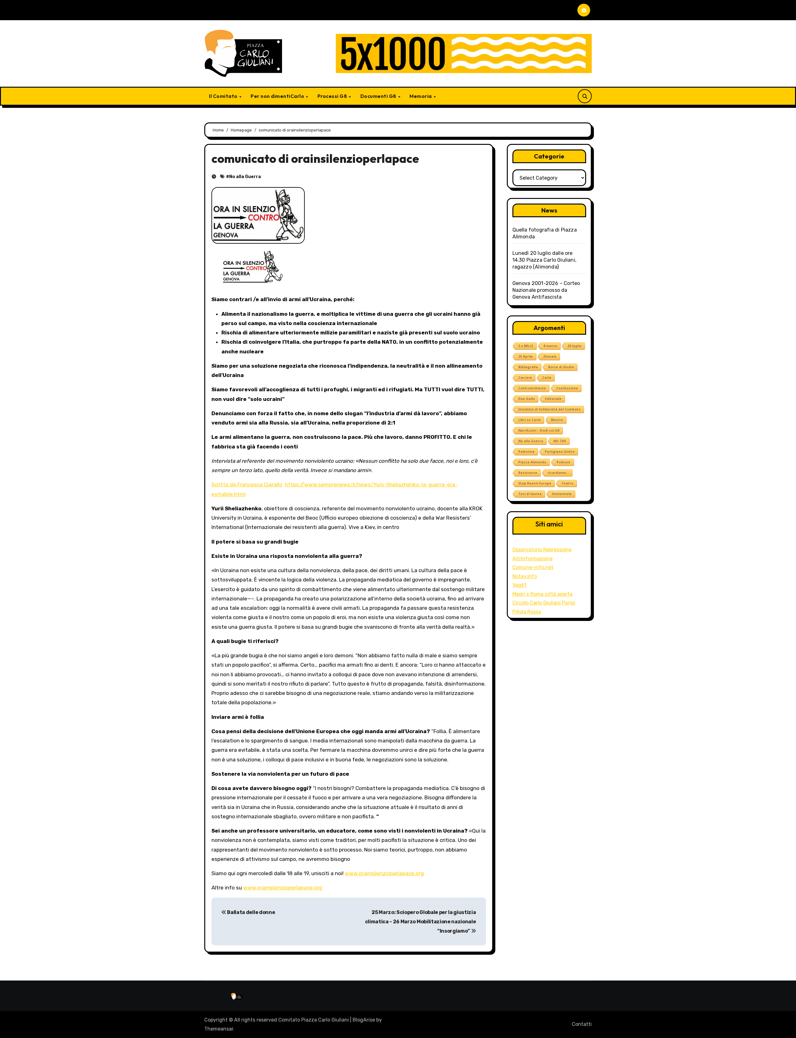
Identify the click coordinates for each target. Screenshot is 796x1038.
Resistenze (527, 473)
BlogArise (364, 1020)
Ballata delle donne (250, 912)
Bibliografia (528, 367)
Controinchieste (532, 388)
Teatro (567, 483)
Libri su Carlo (529, 420)
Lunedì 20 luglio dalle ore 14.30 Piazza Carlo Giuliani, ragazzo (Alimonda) (544, 260)
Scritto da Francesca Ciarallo (246, 484)
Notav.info (524, 576)
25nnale (550, 356)
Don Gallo (526, 399)
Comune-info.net (532, 567)
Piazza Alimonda (532, 462)
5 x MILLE (525, 346)
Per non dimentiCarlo (278, 96)
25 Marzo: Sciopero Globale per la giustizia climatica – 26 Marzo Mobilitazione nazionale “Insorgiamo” (420, 921)
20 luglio (574, 346)
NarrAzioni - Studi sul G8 (538, 430)
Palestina (526, 451)
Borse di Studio (561, 367)
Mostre (557, 420)
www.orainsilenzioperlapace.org (384, 873)
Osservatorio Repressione (542, 550)
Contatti (582, 1024)
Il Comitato (223, 96)
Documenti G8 (379, 96)
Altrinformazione (532, 559)
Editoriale (553, 399)
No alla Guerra (245, 176)
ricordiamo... (558, 473)
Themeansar (218, 1029)
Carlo (546, 377)
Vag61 (519, 585)
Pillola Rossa (526, 612)
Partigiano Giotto (560, 451)
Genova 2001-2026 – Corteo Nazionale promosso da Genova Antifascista (546, 290)
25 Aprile (525, 356)
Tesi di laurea (530, 494)
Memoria (421, 96)
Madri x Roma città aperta (542, 594)
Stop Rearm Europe (534, 483)
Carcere (525, 377)
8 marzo (550, 346)
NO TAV (559, 441)
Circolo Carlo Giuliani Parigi (543, 603)
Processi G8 (332, 96)
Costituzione (567, 388)
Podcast (564, 462)
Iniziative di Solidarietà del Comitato (549, 409)
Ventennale (562, 494)
